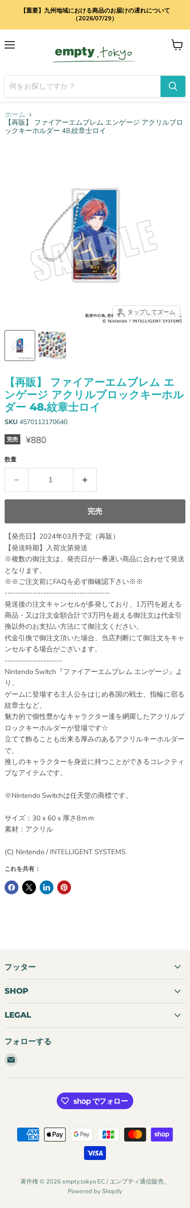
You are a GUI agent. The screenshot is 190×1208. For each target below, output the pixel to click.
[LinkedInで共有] (46, 887)
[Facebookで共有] (11, 887)
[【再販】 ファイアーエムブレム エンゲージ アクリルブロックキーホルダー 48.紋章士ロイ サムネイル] (20, 345)
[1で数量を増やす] (85, 480)
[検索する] (172, 86)
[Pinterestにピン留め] (64, 887)
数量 (11, 459)
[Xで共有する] (29, 887)
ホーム (15, 115)
